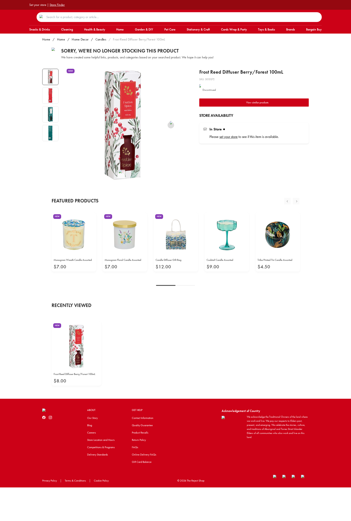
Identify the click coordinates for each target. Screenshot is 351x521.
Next (296, 201)
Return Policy (139, 440)
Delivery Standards (97, 454)
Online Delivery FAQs (144, 454)
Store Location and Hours (101, 440)
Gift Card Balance (142, 462)
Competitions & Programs (101, 447)
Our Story (92, 418)
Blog (89, 425)
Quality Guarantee (142, 425)
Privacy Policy (49, 480)
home (61, 39)
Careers (91, 432)
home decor (80, 39)
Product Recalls (140, 432)
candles (100, 39)
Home (46, 39)
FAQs (135, 447)
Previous (287, 201)
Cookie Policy (101, 480)
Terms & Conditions (75, 480)
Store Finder (57, 5)
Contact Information (142, 418)
